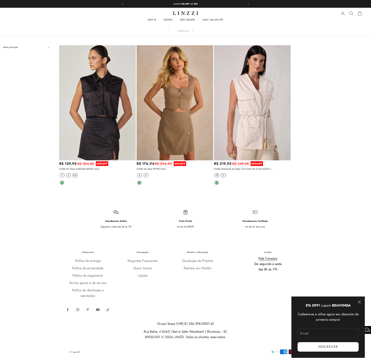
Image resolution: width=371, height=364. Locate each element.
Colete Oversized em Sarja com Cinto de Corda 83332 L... (243, 169)
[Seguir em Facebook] (68, 310)
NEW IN (152, 19)
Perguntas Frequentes (143, 260)
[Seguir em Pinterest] (88, 310)
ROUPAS (168, 19)
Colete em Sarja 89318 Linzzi (151, 169)
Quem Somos (142, 268)
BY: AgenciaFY (75, 352)
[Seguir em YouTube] (98, 310)
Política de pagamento (87, 275)
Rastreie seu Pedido (197, 268)
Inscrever (328, 346)
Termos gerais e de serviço (87, 282)
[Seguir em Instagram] (78, 310)
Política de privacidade (87, 268)
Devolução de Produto (197, 260)
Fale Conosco (268, 258)
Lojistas (143, 275)
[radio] (61, 175)
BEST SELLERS (187, 19)
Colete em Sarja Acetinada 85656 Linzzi (79, 169)
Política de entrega (88, 260)
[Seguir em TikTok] (108, 310)
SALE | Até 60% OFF (213, 19)
